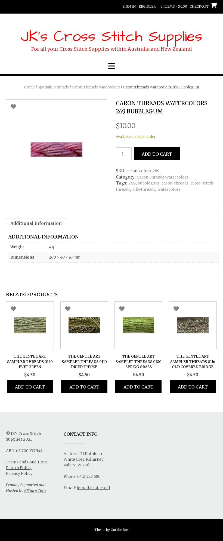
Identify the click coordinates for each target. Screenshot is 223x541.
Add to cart (157, 154)
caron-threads (175, 183)
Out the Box (120, 530)
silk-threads (143, 189)
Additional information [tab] (36, 223)
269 (132, 183)
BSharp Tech (35, 490)
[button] (111, 66)
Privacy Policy (19, 473)
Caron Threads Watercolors (96, 87)
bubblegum (148, 183)
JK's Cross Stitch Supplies (111, 36)
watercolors (169, 189)
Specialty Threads (53, 87)
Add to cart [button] (30, 387)
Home (29, 87)
